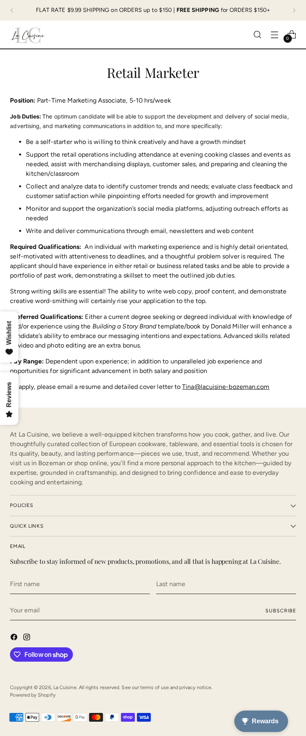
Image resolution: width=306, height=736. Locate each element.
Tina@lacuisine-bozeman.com (225, 386)
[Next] (294, 10)
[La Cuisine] (28, 34)
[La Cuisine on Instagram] (27, 638)
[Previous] (12, 10)
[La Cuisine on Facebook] (15, 638)
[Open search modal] (257, 34)
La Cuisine (64, 687)
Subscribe (280, 611)
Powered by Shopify (32, 695)
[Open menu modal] (275, 34)
